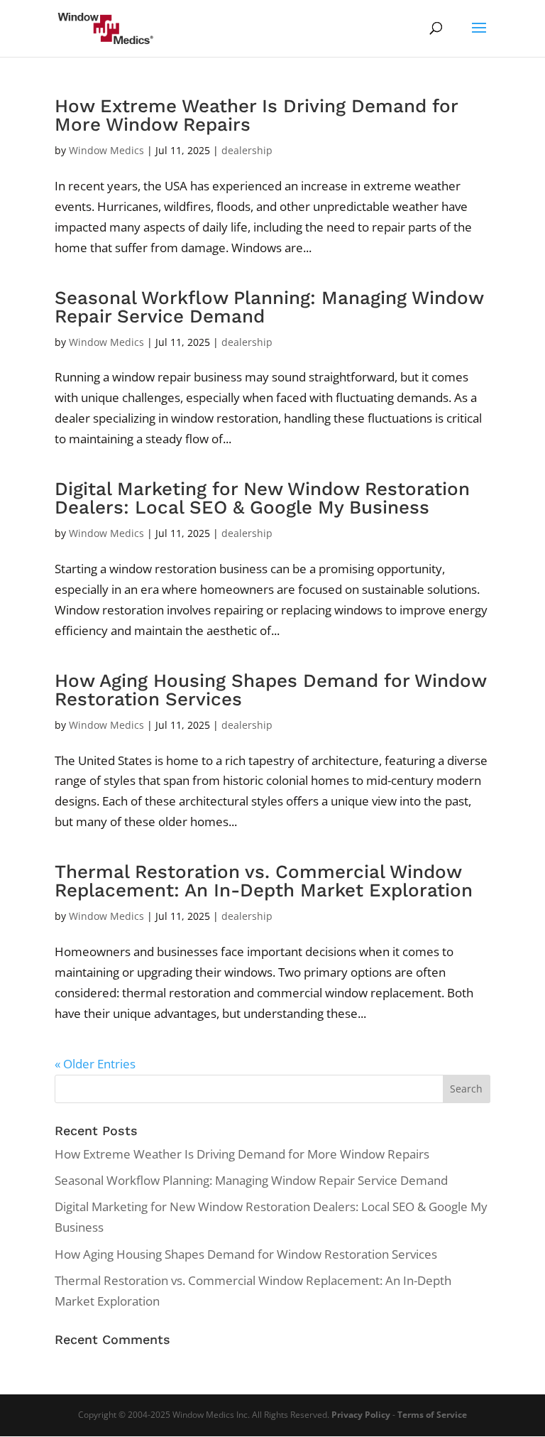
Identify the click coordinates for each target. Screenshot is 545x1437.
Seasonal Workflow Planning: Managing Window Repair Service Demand (269, 307)
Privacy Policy (360, 1415)
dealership (246, 150)
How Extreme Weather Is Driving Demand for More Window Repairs (256, 115)
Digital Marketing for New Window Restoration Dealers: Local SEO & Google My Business (262, 498)
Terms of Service (432, 1415)
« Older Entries (95, 1064)
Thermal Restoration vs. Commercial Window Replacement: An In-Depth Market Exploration (264, 881)
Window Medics (106, 150)
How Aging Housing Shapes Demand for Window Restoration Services (270, 690)
